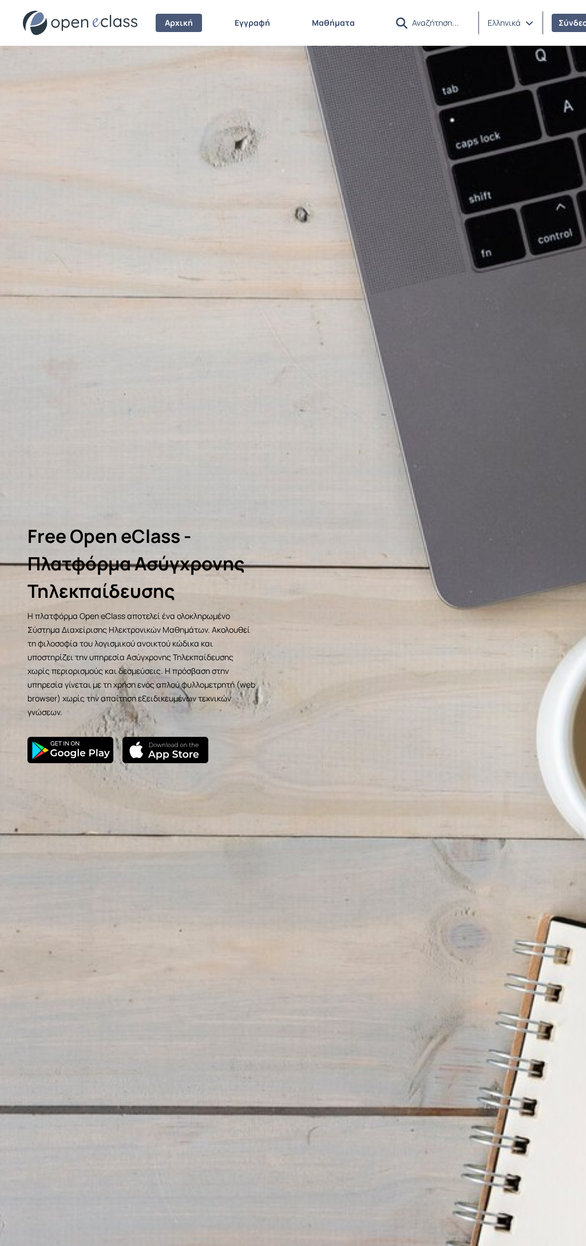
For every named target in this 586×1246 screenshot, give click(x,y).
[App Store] (165, 750)
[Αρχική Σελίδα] (80, 23)
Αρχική (179, 22)
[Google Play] (70, 750)
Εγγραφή (252, 22)
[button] (510, 23)
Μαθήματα (333, 22)
